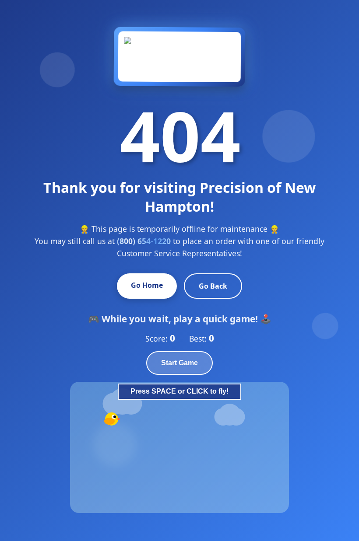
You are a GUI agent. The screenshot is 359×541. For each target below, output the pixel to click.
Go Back (213, 286)
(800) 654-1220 (144, 241)
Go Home (147, 285)
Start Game (179, 362)
